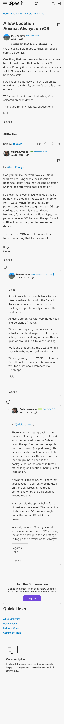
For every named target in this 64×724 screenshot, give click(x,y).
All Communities (11, 618)
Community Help (12, 632)
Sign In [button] (32, 598)
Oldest (17, 143)
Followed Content (12, 628)
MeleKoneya (18, 35)
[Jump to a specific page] (58, 143)
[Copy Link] (51, 43)
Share (7, 122)
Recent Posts (10, 623)
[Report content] (59, 25)
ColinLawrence (19, 151)
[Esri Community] (16, 3)
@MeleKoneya (15, 167)
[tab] (10, 134)
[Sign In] (59, 3)
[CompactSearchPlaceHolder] (53, 3)
